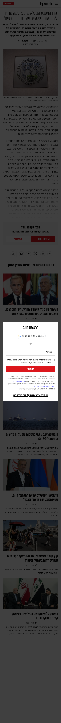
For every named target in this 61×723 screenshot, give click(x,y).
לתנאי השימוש (50, 386)
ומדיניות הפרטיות (39, 386)
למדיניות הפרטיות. (19, 381)
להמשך (30, 369)
